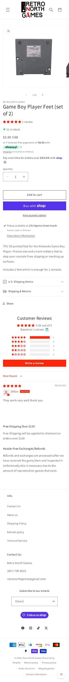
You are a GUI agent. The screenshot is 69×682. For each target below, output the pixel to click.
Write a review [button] (34, 363)
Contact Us (14, 506)
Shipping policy (46, 668)
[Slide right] (43, 95)
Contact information (36, 674)
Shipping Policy (17, 523)
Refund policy (15, 532)
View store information (21, 235)
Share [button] (10, 303)
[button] (8, 10)
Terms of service (26, 668)
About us (12, 515)
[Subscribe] (53, 601)
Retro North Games (32, 658)
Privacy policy (49, 662)
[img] (12, 386)
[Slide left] (26, 95)
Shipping (7, 151)
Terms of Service (17, 540)
